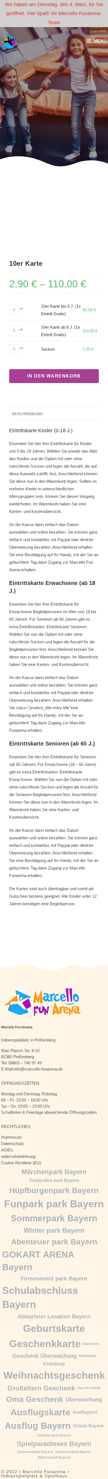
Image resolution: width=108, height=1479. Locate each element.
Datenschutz (12, 1143)
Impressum (11, 1137)
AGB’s (7, 1150)
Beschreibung (27, 414)
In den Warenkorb (54, 376)
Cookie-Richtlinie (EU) (21, 1162)
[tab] (54, 414)
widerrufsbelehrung (18, 1156)
